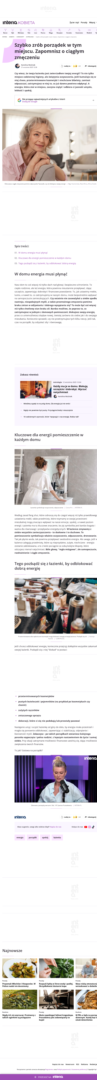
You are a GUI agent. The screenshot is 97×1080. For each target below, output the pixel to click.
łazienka (57, 837)
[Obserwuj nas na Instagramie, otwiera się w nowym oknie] (89, 827)
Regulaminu (49, 1069)
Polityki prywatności (64, 1069)
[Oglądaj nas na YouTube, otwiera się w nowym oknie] (86, 827)
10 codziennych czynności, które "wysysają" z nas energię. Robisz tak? (51, 417)
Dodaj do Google (42, 101)
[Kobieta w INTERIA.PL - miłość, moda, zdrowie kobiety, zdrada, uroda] (26, 22)
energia (20, 837)
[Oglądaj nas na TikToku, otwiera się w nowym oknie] (93, 827)
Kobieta (11, 37)
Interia (4, 37)
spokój (45, 837)
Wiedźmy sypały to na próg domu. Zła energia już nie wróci (47, 403)
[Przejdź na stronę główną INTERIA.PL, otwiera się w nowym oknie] (10, 22)
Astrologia (30, 37)
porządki (33, 837)
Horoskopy (20, 37)
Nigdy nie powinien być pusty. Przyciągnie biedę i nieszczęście (48, 410)
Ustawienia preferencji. (79, 1069)
